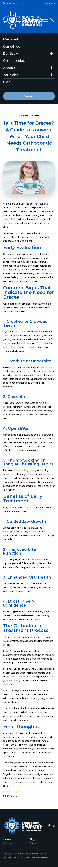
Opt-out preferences (41, 858)
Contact (34, 843)
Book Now (50, 3)
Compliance (23, 858)
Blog (7, 82)
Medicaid (10, 39)
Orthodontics (14, 61)
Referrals (7, 843)
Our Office (11, 46)
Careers (7, 839)
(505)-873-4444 (10, 3)
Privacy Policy (9, 858)
